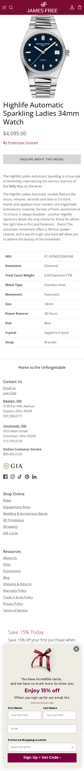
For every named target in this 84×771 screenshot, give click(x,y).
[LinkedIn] (34, 476)
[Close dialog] (76, 649)
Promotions (12, 571)
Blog (6, 577)
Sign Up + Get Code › (42, 758)
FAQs (7, 564)
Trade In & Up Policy (18, 597)
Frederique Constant (23, 143)
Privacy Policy (13, 604)
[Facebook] (5, 476)
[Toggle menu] (4, 7)
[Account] (71, 7)
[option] (42, 57)
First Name (15, 708)
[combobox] (40, 747)
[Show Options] (73, 747)
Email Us (9, 388)
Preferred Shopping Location (27, 740)
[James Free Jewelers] (42, 7)
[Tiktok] (20, 476)
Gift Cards (10, 533)
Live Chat (9, 393)
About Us (10, 558)
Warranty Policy (14, 590)
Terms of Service (15, 610)
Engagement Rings (16, 507)
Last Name (50, 708)
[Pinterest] (27, 476)
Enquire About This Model (42, 159)
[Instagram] (12, 476)
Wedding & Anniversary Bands (25, 513)
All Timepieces (13, 520)
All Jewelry (10, 527)
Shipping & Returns (17, 584)
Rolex (7, 500)
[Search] (13, 7)
